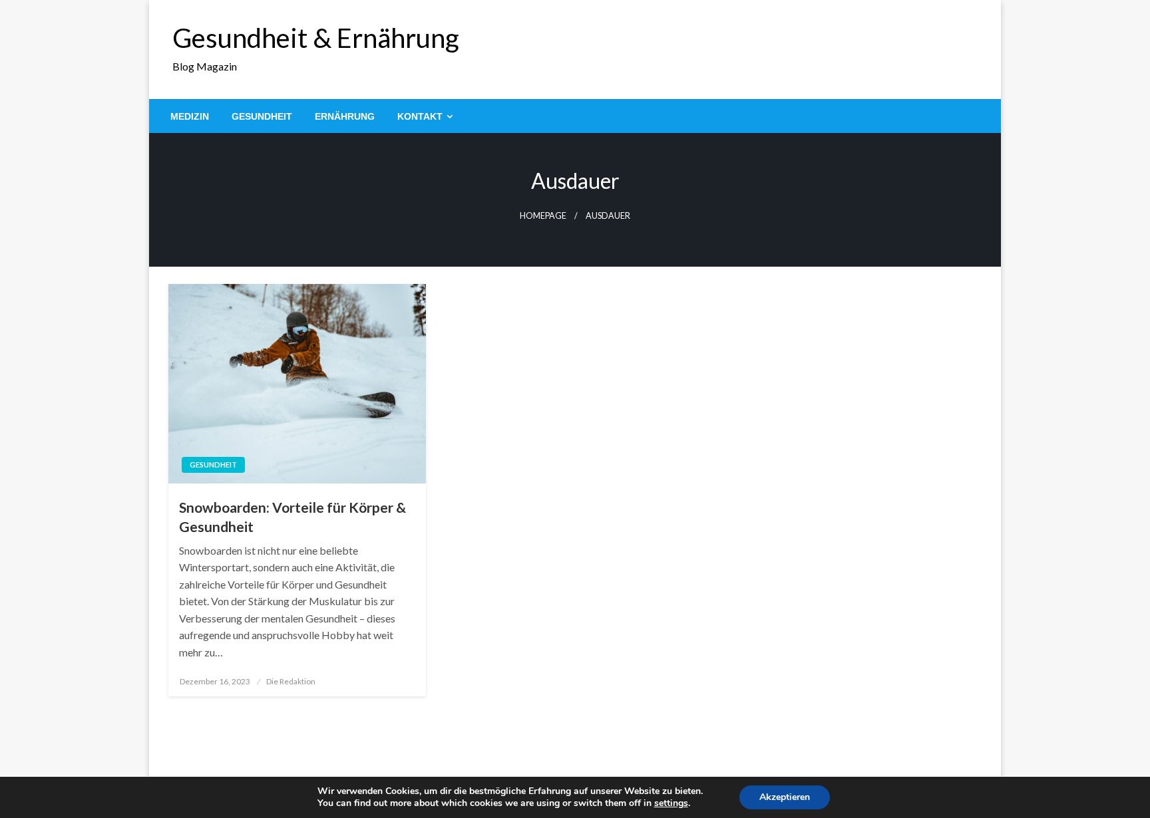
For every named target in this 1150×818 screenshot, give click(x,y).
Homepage (543, 216)
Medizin (189, 116)
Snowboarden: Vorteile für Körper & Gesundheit (292, 517)
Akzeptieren (784, 797)
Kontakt (420, 116)
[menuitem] (189, 116)
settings (671, 803)
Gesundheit (262, 116)
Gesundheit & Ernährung (315, 38)
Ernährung (345, 116)
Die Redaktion (290, 681)
